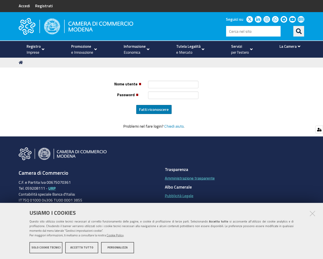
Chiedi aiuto (174, 126)
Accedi (24, 6)
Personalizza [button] (117, 247)
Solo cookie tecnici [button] (46, 247)
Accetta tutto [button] (81, 247)
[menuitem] (33, 49)
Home (21, 62)
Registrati (44, 6)
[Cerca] (298, 31)
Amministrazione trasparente (190, 178)
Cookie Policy (115, 235)
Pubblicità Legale (179, 196)
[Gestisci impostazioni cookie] (319, 129)
